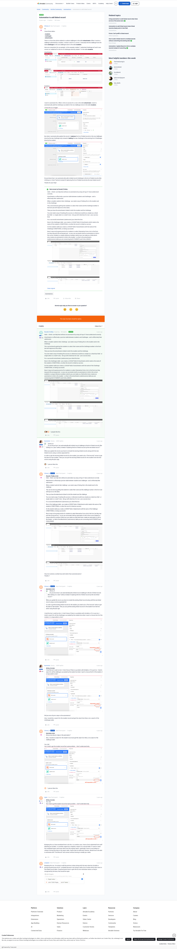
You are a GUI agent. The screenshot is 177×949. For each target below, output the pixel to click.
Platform (34, 908)
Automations (67, 9)
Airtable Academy (88, 912)
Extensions (34, 919)
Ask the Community (56, 9)
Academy (101, 3)
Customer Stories (88, 927)
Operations (60, 919)
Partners (111, 912)
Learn (85, 908)
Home (38, 9)
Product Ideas (80, 3)
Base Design (112, 43)
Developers (111, 919)
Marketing (60, 915)
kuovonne (47, 441)
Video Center (87, 919)
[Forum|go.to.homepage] (45, 3)
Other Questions (113, 36)
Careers (135, 915)
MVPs (94, 3)
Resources (111, 908)
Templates (111, 927)
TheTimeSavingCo (119, 61)
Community (45, 9)
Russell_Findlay (48, 332)
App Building (35, 923)
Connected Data (36, 931)
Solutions (60, 908)
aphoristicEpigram (119, 78)
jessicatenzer (118, 67)
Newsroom (136, 927)
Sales (58, 927)
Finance (59, 931)
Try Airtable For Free (139, 931)
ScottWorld (117, 72)
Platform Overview (37, 912)
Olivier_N (47, 26)
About (135, 912)
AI (31, 927)
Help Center (109, 3)
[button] (124, 3)
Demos (85, 923)
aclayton (46, 863)
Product (59, 912)
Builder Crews (70, 3)
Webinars (86, 931)
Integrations (35, 915)
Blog (134, 919)
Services (111, 915)
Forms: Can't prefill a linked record (119, 33)
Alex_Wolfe (117, 83)
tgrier (45, 797)
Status (135, 923)
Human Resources (63, 923)
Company (136, 908)
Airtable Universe (113, 931)
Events (89, 3)
